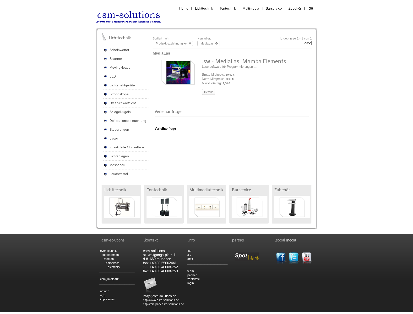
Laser (113, 138)
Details (208, 92)
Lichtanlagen (119, 156)
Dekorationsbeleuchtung (127, 121)
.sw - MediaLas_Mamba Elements (244, 61)
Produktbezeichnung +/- (171, 43)
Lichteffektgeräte (122, 85)
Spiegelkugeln (120, 112)
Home (183, 8)
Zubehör (294, 8)
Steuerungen (119, 129)
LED (112, 76)
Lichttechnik (204, 8)
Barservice (274, 8)
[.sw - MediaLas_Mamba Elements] (178, 84)
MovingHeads (119, 67)
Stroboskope (119, 94)
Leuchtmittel (118, 174)
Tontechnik (228, 8)
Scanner (115, 59)
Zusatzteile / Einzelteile (126, 147)
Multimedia (251, 8)
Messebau (117, 165)
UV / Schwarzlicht (122, 103)
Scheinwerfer (119, 50)
